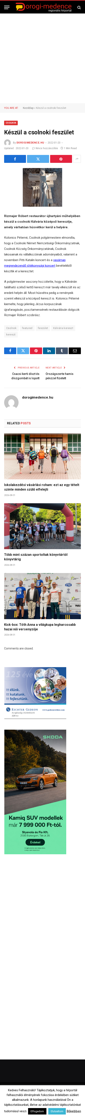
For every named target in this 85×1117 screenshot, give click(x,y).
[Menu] (6, 7)
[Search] (79, 7)
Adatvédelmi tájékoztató (54, 1106)
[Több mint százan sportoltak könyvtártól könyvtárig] (42, 526)
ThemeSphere (61, 1092)
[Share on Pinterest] (61, 159)
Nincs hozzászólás (47, 148)
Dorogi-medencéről (26, 1101)
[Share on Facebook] (15, 159)
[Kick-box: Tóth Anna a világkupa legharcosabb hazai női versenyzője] (42, 596)
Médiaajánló (28, 1106)
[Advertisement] (42, 58)
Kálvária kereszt (63, 328)
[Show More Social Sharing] (77, 159)
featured (27, 328)
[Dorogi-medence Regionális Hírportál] (43, 7)
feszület (43, 328)
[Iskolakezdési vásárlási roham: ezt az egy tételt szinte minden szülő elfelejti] (42, 456)
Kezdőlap (28, 108)
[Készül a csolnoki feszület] (42, 187)
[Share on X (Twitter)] (38, 159)
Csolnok (11, 123)
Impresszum (66, 1101)
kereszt (11, 334)
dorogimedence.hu (30, 142)
